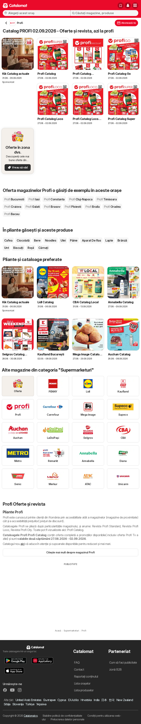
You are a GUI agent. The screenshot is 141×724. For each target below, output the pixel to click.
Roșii (31, 248)
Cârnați (43, 248)
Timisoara (107, 199)
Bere (37, 240)
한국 (112, 700)
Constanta (54, 199)
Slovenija (18, 704)
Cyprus (61, 700)
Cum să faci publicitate (123, 662)
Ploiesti (73, 206)
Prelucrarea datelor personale (67, 719)
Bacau (11, 214)
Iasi (33, 199)
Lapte (109, 240)
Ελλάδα (73, 700)
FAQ (76, 662)
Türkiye (29, 704)
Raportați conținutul (86, 676)
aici (23, 544)
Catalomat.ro (31, 715)
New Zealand (124, 700)
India (97, 700)
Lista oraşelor (82, 683)
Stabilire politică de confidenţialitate (62, 715)
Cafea (8, 240)
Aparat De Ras (91, 240)
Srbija (7, 704)
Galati (33, 206)
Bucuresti (14, 199)
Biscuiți (18, 248)
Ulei (63, 240)
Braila (92, 206)
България (49, 700)
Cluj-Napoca (80, 199)
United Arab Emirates (28, 700)
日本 (104, 700)
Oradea (112, 206)
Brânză (122, 240)
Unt (6, 248)
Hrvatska (86, 700)
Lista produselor (84, 690)
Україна (41, 704)
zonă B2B (115, 669)
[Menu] (135, 5)
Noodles (50, 240)
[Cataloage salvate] (121, 5)
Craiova (12, 206)
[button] (128, 5)
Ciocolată (23, 240)
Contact (79, 669)
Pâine (73, 240)
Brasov (52, 206)
